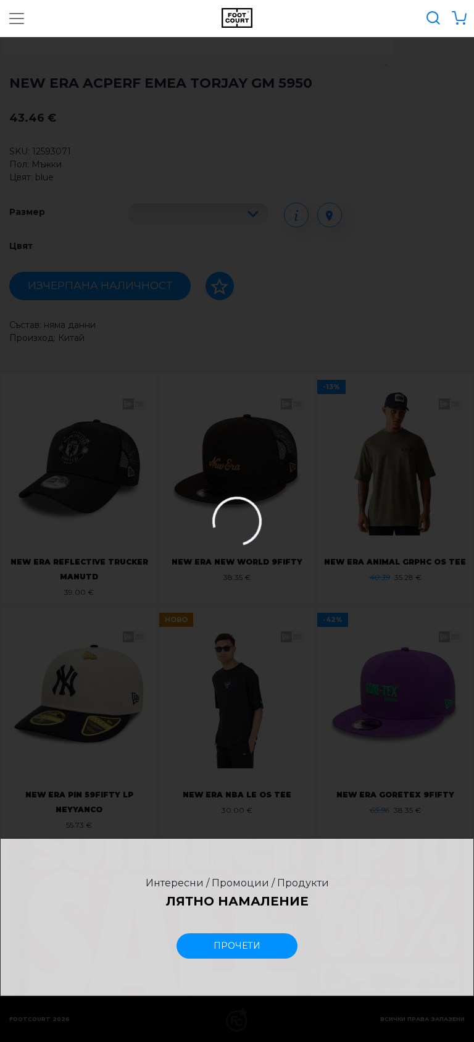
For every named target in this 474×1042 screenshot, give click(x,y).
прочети (237, 945)
